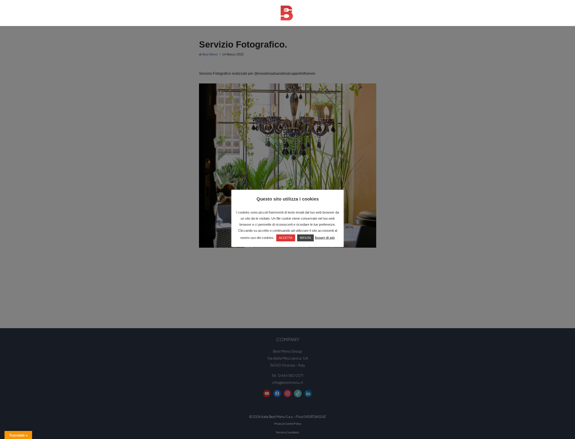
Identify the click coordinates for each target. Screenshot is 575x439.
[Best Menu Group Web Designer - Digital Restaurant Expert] (287, 13)
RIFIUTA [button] (305, 238)
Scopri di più (325, 238)
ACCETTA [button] (285, 238)
